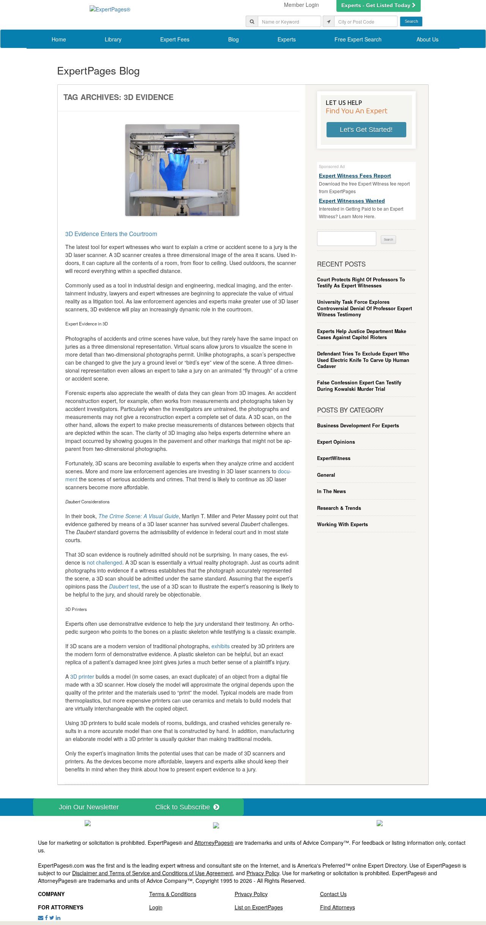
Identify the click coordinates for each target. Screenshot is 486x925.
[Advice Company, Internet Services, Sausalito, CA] (380, 822)
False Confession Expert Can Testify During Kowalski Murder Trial (359, 385)
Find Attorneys (337, 907)
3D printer (82, 676)
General (326, 475)
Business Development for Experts (358, 425)
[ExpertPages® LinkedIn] (58, 917)
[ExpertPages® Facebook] (46, 917)
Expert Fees (174, 39)
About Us (428, 39)
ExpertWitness (333, 458)
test (124, 586)
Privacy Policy (262, 873)
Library (113, 39)
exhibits (220, 646)
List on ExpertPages (259, 907)
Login (156, 907)
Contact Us (333, 894)
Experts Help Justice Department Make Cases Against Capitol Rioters (361, 334)
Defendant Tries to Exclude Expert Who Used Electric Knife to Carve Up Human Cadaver (363, 360)
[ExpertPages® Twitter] (51, 917)
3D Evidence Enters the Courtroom (111, 233)
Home (59, 39)
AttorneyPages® (214, 842)
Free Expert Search (358, 39)
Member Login (301, 4)
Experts (287, 39)
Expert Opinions (336, 442)
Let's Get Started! (366, 129)
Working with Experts (342, 524)
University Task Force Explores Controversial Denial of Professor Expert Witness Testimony (364, 308)
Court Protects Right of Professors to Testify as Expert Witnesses (361, 282)
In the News (331, 491)
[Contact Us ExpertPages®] (40, 917)
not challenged (104, 562)
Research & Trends (339, 508)
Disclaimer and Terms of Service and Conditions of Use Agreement (152, 873)
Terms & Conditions (172, 894)
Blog (233, 39)
